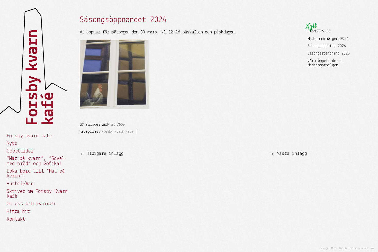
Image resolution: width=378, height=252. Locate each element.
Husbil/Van (20, 183)
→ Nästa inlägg (288, 153)
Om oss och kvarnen (31, 203)
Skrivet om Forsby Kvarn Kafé (37, 194)
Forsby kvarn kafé (29, 136)
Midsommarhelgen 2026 (328, 39)
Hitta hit (18, 211)
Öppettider (20, 151)
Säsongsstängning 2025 (329, 53)
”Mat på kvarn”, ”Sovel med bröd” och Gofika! (36, 161)
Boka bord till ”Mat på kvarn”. (36, 174)
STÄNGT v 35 (319, 31)
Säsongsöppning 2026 (327, 46)
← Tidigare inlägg (101, 153)
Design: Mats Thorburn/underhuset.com (347, 248)
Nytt (12, 143)
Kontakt (16, 219)
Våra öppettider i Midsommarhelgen (325, 63)
